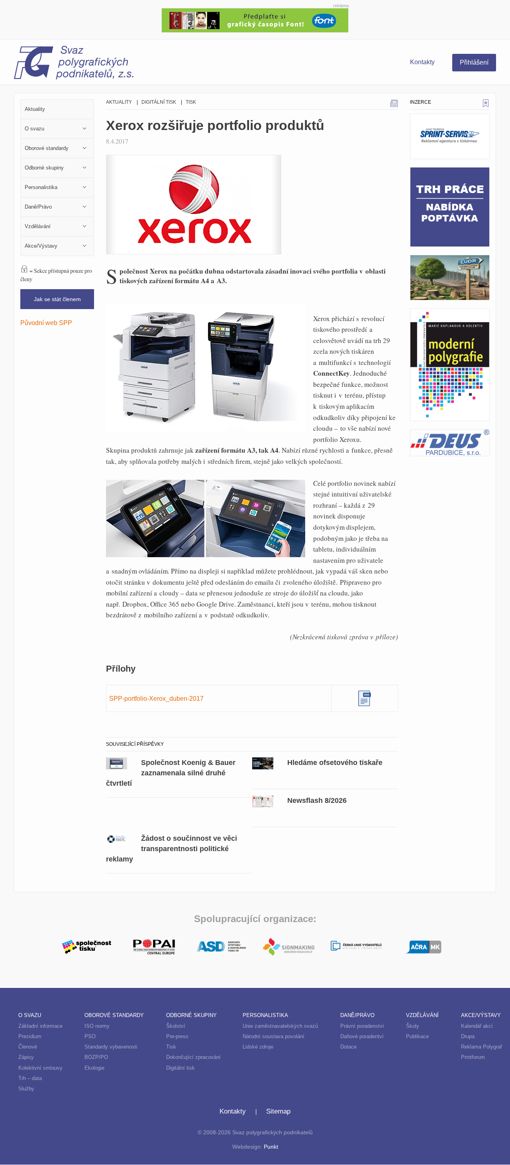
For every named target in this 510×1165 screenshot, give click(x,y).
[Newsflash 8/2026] (262, 800)
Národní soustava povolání (273, 1036)
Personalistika (265, 1015)
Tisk (191, 102)
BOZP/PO (96, 1057)
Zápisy (26, 1057)
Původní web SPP (46, 322)
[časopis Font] (255, 19)
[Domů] (134, 64)
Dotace (348, 1047)
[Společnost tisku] (86, 946)
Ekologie (94, 1068)
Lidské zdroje (258, 1047)
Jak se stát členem (57, 299)
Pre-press (177, 1036)
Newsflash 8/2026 (317, 800)
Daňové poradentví (362, 1036)
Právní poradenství (362, 1026)
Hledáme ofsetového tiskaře (334, 762)
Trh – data (30, 1078)
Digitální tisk (158, 102)
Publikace (417, 1036)
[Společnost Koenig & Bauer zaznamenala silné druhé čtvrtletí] (116, 762)
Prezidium (29, 1036)
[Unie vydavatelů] (356, 946)
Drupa (468, 1036)
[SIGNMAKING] (288, 947)
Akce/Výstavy (481, 1015)
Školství (175, 1026)
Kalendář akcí (477, 1026)
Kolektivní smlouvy (40, 1068)
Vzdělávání (422, 1015)
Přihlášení (474, 62)
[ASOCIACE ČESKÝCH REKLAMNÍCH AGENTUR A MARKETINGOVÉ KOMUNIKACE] (423, 946)
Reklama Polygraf (481, 1047)
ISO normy (97, 1026)
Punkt (271, 1147)
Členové (27, 1047)
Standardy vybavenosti (110, 1047)
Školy (412, 1026)
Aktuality (119, 102)
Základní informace (40, 1026)
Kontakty (422, 62)
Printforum (473, 1057)
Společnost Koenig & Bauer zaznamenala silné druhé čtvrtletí (170, 772)
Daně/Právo (357, 1015)
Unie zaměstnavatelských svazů (280, 1026)
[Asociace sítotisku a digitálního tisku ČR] (221, 947)
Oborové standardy (114, 1015)
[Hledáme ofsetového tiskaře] (262, 762)
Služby (26, 1089)
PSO (90, 1036)
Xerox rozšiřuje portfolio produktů (215, 125)
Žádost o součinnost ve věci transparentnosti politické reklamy (171, 848)
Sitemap (278, 1111)
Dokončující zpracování (193, 1057)
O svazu (29, 1015)
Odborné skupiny (191, 1015)
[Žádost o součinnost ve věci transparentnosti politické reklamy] (116, 838)
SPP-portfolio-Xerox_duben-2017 (156, 698)
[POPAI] (154, 946)
